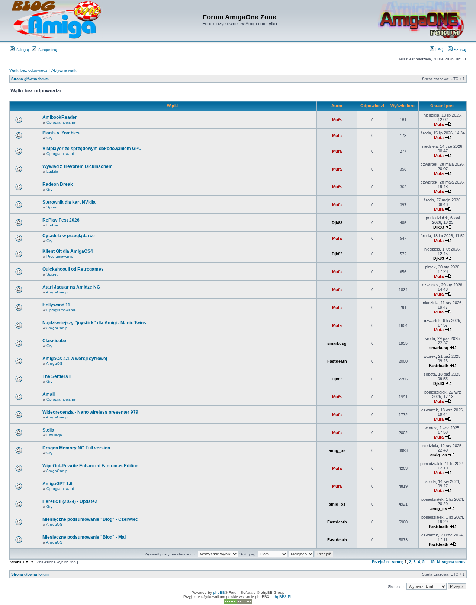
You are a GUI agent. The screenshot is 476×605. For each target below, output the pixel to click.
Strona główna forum (30, 79)
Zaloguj (22, 49)
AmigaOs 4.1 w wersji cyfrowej (74, 358)
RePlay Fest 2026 (61, 220)
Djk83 (337, 222)
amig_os (337, 450)
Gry (49, 138)
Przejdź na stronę (387, 562)
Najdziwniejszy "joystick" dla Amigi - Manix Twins (94, 322)
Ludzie (52, 171)
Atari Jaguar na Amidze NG (71, 287)
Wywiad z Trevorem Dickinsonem (77, 166)
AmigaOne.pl (57, 292)
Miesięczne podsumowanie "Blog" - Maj (84, 537)
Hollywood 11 (56, 305)
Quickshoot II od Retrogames (73, 269)
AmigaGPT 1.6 (57, 483)
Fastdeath (337, 361)
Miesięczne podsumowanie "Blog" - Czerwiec (90, 519)
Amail (48, 394)
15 (432, 562)
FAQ (439, 49)
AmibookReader (59, 117)
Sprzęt (52, 207)
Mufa (337, 120)
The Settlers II (56, 376)
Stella (48, 430)
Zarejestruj (46, 49)
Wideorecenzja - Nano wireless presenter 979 (90, 412)
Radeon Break (57, 184)
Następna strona (452, 562)
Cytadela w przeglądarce (68, 235)
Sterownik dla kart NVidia (69, 202)
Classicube (54, 340)
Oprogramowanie (61, 122)
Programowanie (59, 256)
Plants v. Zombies (61, 133)
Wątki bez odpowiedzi (28, 70)
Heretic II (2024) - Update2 (69, 501)
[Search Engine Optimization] (238, 603)
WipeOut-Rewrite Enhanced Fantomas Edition (90, 465)
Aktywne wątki (64, 70)
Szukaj (459, 49)
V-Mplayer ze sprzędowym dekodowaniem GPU (92, 148)
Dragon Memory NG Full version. (76, 447)
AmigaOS (54, 364)
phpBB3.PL (283, 597)
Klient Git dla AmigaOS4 (67, 251)
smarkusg (337, 343)
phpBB (219, 592)
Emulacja (54, 435)
